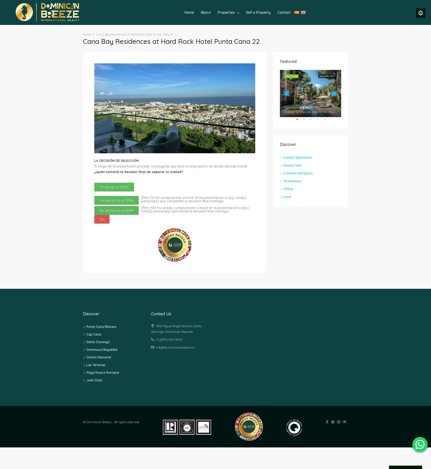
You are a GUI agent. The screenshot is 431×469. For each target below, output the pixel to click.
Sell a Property (258, 12)
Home (189, 12)
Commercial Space (298, 173)
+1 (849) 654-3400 (169, 340)
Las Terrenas (95, 365)
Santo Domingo (98, 342)
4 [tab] (319, 121)
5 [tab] (326, 121)
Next (334, 93)
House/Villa (292, 165)
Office (288, 189)
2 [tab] (306, 121)
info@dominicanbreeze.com (175, 347)
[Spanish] (297, 12)
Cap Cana (93, 334)
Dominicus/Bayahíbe (102, 350)
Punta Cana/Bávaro (101, 327)
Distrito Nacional (98, 357)
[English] (304, 12)
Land (287, 197)
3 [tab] (313, 121)
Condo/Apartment (297, 157)
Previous (286, 93)
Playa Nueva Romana (102, 373)
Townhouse (292, 181)
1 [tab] (299, 121)
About (206, 12)
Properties (226, 12)
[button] (99, 108)
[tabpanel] (310, 93)
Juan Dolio (94, 380)
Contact (284, 12)
